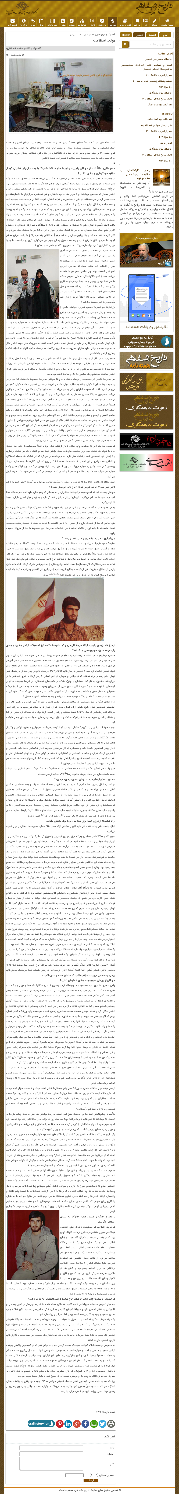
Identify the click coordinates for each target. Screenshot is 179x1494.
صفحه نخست (167, 25)
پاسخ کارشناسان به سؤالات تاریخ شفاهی (135, 174)
